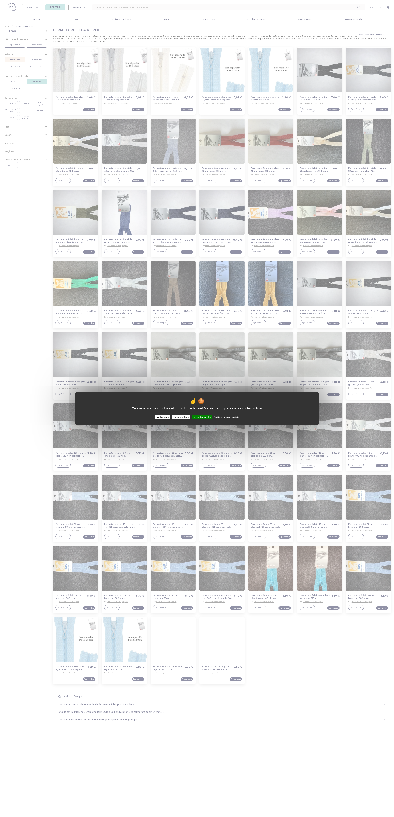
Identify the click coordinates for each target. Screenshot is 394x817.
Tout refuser (162, 417)
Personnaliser (181, 417)
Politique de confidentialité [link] (227, 417)
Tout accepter (203, 417)
